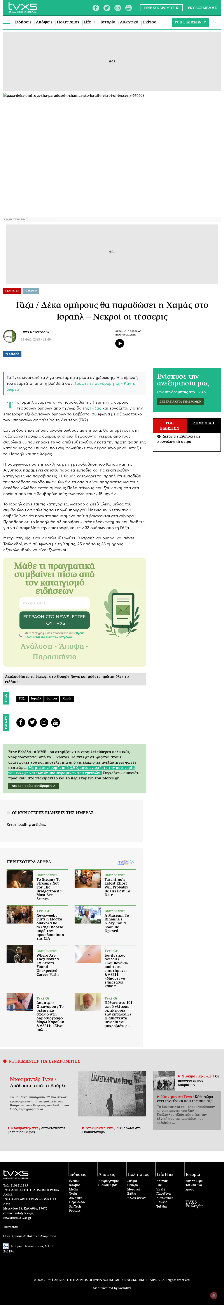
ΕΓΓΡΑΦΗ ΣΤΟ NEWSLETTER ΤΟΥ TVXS (54, 620)
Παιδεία (161, 1202)
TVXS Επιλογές (194, 1204)
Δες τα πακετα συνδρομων (180, 401)
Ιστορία (108, 22)
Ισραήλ (36, 698)
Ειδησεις (12, 291)
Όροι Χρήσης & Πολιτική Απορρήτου (29, 1236)
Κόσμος (74, 1185)
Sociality (124, 1288)
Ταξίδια (161, 1206)
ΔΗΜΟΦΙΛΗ (203, 423)
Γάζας (95, 408)
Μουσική (133, 1189)
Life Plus (165, 1175)
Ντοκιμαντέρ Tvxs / (33, 1079)
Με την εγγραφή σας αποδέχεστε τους (54, 635)
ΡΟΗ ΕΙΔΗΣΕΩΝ (188, 22)
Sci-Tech (75, 1206)
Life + (90, 22)
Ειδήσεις (23, 22)
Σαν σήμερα (194, 1181)
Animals (162, 1181)
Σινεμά (132, 1181)
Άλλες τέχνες (136, 1198)
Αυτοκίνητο (164, 1198)
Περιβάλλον (77, 1202)
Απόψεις (44, 22)
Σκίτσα (150, 22)
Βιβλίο (131, 1193)
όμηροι (52, 698)
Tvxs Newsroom (35, 332)
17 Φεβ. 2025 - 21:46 (36, 339)
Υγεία (73, 1193)
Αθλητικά (129, 22)
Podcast (74, 1211)
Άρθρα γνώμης (108, 1181)
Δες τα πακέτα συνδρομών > (34, 786)
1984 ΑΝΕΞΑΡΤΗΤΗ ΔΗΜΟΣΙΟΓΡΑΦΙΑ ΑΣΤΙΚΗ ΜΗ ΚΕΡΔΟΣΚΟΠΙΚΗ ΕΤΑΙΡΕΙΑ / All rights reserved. (118, 1280)
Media (73, 1189)
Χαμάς (67, 698)
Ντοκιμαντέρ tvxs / (26, 1128)
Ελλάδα (74, 1181)
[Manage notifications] (213, 1295)
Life (159, 1185)
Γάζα (22, 698)
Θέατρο (132, 1185)
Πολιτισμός (68, 22)
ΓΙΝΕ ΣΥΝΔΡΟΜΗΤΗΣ (161, 7)
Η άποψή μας (107, 1185)
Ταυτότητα (10, 1227)
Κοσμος (30, 291)
